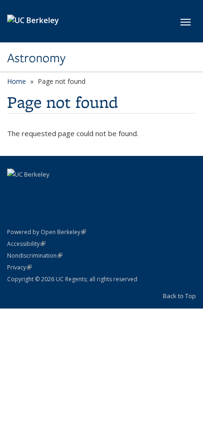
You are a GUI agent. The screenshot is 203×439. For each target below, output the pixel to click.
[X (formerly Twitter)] (34, 190)
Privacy (19, 267)
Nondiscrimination (34, 256)
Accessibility (26, 244)
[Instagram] (52, 190)
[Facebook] (15, 190)
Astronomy (36, 57)
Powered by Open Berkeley (46, 232)
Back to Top (179, 296)
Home (16, 81)
